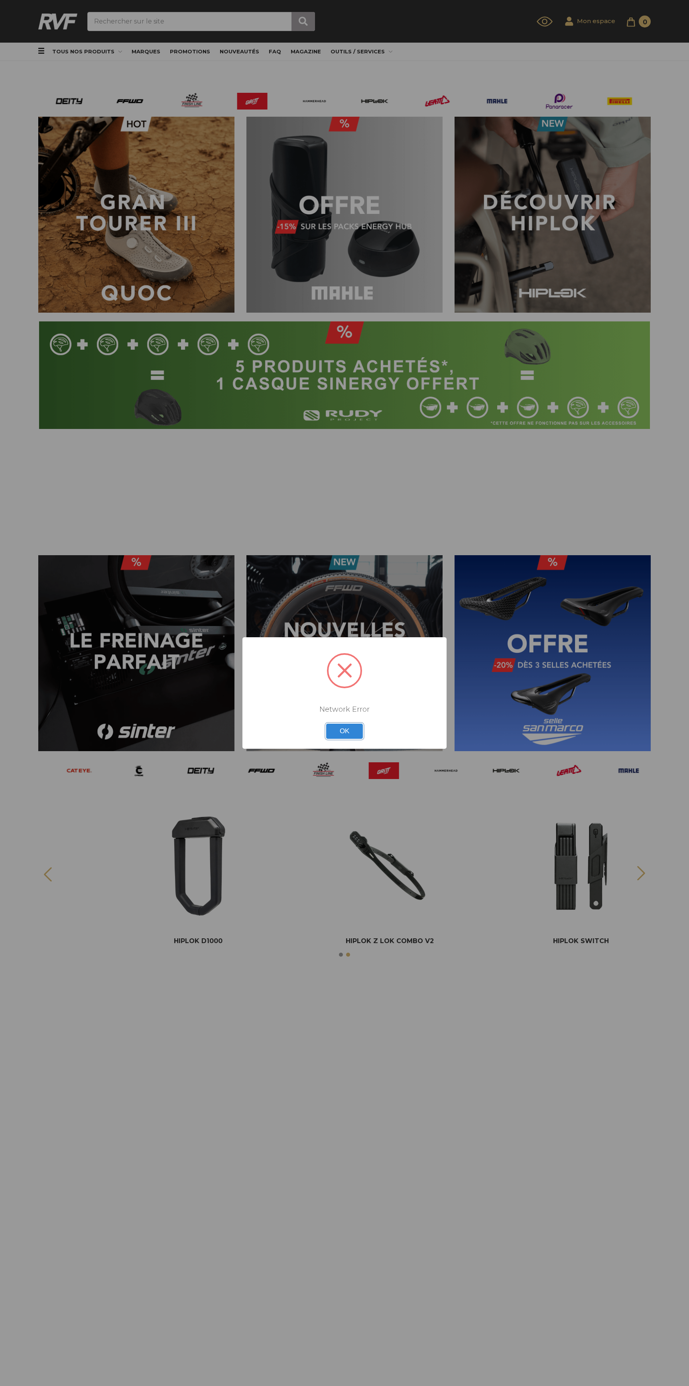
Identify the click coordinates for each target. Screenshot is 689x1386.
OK (344, 731)
